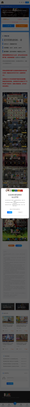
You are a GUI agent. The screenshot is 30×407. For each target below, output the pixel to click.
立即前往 (9, 212)
